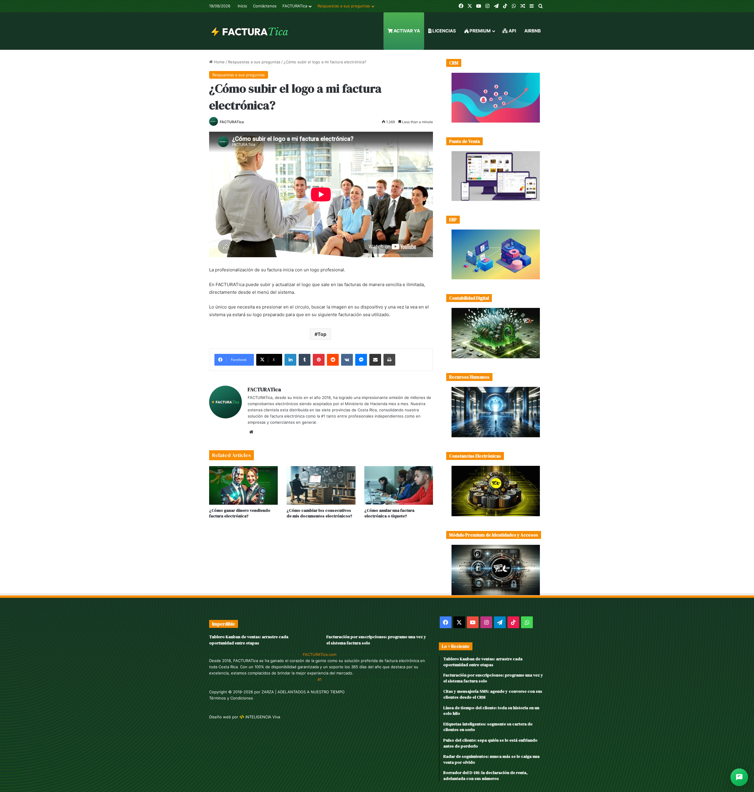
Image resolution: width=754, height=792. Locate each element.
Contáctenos (265, 6)
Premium (480, 31)
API (512, 31)
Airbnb (532, 31)
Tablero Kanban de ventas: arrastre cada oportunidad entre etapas (248, 640)
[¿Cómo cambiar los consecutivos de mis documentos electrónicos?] (321, 485)
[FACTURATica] (250, 31)
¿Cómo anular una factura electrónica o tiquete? (389, 513)
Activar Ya (406, 31)
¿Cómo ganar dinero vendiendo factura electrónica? (239, 513)
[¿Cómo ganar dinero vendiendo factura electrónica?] (243, 485)
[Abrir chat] (739, 777)
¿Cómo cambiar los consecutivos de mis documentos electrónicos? (319, 513)
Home (219, 62)
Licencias (443, 31)
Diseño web (220, 717)
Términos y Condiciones (231, 698)
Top (322, 334)
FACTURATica (294, 6)
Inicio (242, 6)
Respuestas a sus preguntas (344, 6)
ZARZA (268, 691)
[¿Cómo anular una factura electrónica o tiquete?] (398, 485)
